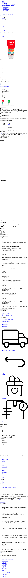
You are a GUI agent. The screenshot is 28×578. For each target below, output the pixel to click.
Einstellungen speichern (3, 551)
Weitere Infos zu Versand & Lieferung (4, 86)
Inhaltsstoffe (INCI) (3, 131)
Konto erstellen (3, 20)
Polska (5, 566)
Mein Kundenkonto (4, 462)
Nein (13, 250)
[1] (11, 132)
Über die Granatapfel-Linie (4, 137)
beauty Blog (3, 470)
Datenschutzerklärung (21, 499)
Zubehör (2, 138)
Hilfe (2, 6)
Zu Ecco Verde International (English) (4, 556)
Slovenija (6, 563)
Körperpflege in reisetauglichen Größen (6, 313)
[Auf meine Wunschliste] (0, 83)
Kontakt (3, 477)
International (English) (10, 559)
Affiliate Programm (4, 473)
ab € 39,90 (8, 4)
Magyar (5, 567)
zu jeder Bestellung (8, 5)
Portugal (5, 575)
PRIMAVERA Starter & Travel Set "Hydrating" (7, 319)
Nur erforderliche (11, 551)
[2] (5, 133)
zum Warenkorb (3, 2)
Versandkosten (5, 8)
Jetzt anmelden (3, 18)
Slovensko (6, 571)
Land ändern (7, 483)
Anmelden (3, 465)
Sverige (5, 565)
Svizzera (5, 570)
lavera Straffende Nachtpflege (5, 324)
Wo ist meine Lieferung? (4, 467)
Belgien (5, 576)
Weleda (2, 33)
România (6, 564)
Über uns (3, 476)
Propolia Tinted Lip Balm (5, 326)
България (6, 568)
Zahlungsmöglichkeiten (6, 9)
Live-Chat (4, 11)
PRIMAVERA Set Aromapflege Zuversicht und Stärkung (8, 320)
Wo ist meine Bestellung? (6, 7)
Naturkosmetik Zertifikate (5, 471)
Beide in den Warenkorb (3, 107)
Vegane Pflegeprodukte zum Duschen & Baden (7, 315)
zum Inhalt (3, 1)
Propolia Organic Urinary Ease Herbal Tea (7, 325)
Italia (4, 560)
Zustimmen (7, 551)
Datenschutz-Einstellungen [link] (5, 488)
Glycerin (1, 133)
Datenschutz (3, 486)
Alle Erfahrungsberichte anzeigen (4, 236)
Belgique (6, 574)
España (5, 562)
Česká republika (8, 572)
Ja (11, 250)
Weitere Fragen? (4, 461)
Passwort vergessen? (4, 466)
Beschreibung (2, 108)
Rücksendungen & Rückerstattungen (6, 459)
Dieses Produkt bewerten (3, 222)
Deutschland (6, 561)
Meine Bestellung (4, 458)
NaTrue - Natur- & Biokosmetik (5, 314)
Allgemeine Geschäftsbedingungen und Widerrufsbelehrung (9, 487)
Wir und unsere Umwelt (4, 472)
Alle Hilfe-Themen (5, 10)
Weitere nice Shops (4, 490)
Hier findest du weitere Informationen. (4, 427)
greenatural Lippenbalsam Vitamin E (6, 321)
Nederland (6, 573)
